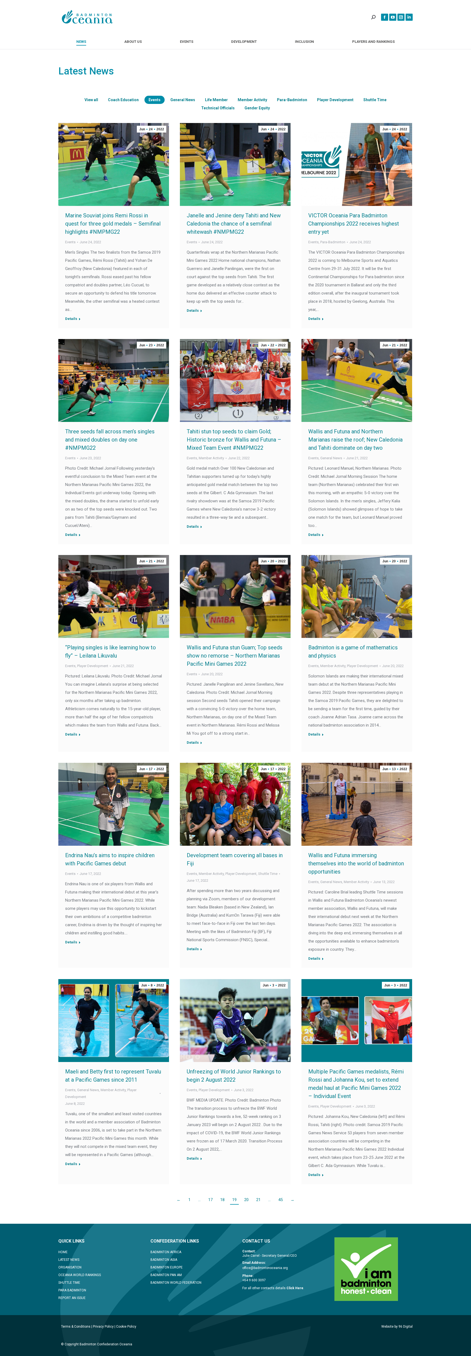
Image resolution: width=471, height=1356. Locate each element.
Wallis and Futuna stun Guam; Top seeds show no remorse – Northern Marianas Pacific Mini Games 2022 (234, 655)
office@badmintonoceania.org (265, 1268)
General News (182, 100)
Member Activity (252, 100)
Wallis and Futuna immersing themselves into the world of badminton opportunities (356, 863)
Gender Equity (257, 108)
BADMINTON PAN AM (166, 1275)
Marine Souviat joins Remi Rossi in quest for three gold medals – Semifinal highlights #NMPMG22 (113, 223)
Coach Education (123, 100)
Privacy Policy (103, 1326)
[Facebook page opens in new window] (384, 17)
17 (210, 1199)
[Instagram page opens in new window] (400, 17)
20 (246, 1199)
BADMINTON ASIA (163, 1260)
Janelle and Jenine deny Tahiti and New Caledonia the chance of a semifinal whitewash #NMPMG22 (234, 223)
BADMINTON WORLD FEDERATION (175, 1283)
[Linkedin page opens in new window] (409, 17)
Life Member (216, 100)
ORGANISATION (69, 1267)
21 (258, 1199)
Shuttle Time (375, 100)
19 (234, 1199)
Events (155, 100)
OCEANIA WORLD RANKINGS (79, 1275)
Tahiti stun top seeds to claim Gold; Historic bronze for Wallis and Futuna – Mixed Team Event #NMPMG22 (234, 439)
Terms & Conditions (75, 1326)
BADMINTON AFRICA (165, 1252)
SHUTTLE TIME (69, 1283)
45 (280, 1199)
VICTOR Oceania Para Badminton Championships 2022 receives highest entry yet (353, 223)
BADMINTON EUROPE (166, 1267)
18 (222, 1199)
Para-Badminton (292, 100)
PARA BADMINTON (72, 1290)
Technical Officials (218, 108)
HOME (63, 1252)
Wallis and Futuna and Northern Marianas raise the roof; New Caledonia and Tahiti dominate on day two (355, 439)
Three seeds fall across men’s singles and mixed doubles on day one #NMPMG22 (110, 439)
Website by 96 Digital (397, 1326)
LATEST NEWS (68, 1260)
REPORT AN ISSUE (72, 1298)
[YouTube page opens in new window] (392, 17)
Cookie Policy (126, 1326)
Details (71, 319)
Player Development (335, 100)
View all (91, 100)
